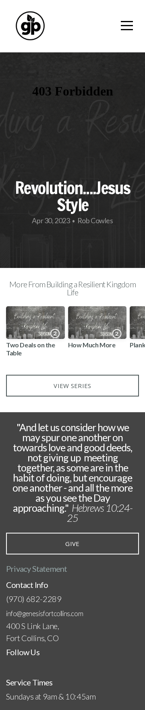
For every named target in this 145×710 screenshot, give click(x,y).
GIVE (72, 544)
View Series (72, 386)
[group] (35, 334)
